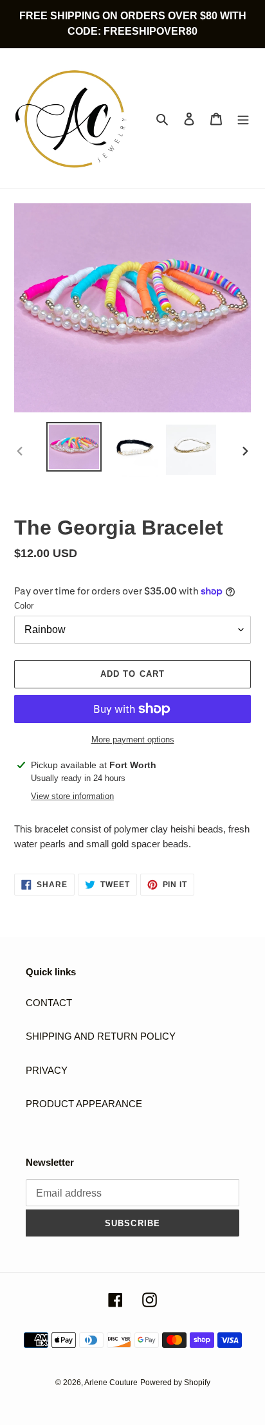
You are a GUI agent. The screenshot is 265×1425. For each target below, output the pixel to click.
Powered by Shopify (175, 1382)
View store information (72, 796)
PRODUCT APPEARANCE (84, 1103)
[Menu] (243, 119)
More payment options (132, 739)
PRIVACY (47, 1070)
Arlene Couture (111, 1382)
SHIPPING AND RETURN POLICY (101, 1036)
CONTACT (49, 1002)
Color (23, 606)
